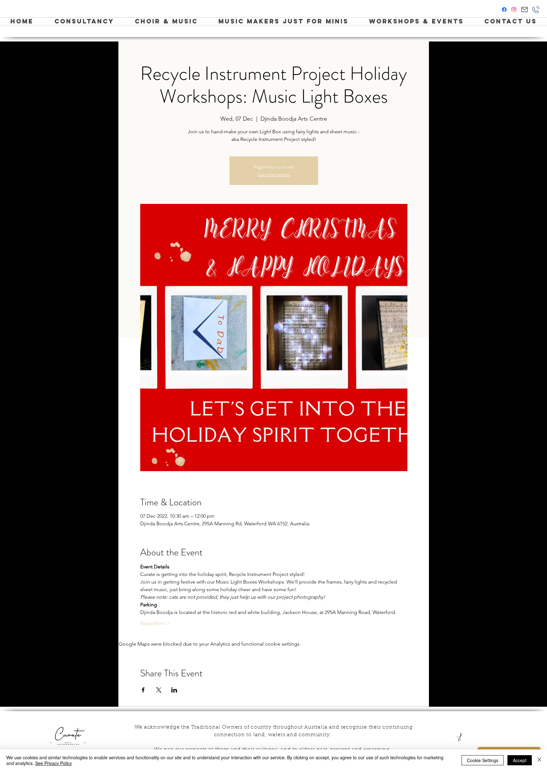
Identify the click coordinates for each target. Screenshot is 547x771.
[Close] (539, 760)
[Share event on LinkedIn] (174, 689)
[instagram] (514, 9)
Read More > (155, 623)
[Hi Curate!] (524, 9)
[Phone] (536, 9)
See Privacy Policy (53, 763)
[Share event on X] (159, 689)
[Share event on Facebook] (143, 689)
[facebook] (504, 9)
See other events (274, 174)
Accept (519, 760)
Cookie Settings (482, 760)
